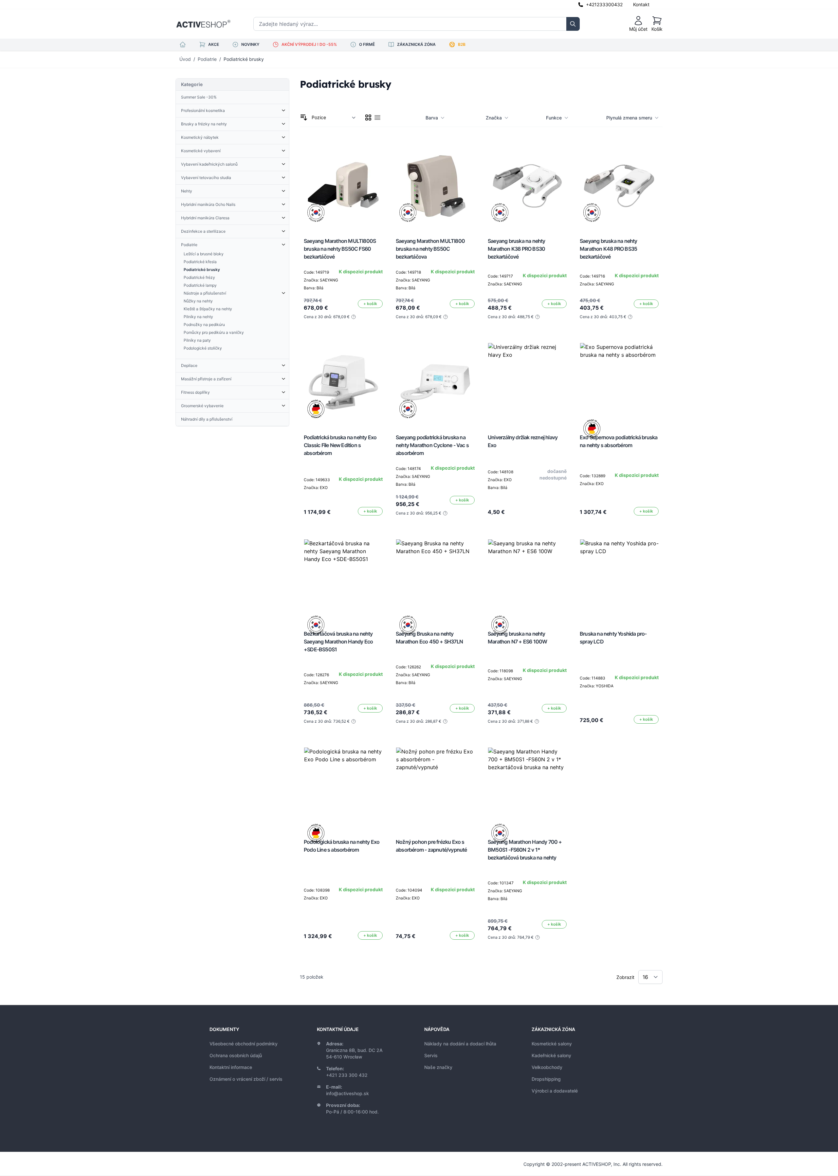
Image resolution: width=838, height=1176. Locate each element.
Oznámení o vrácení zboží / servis (246, 1079)
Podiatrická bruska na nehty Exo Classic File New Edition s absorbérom (340, 445)
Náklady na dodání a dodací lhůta (460, 1043)
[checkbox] (368, 117)
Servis (431, 1055)
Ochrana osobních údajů (236, 1055)
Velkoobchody (547, 1067)
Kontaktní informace (231, 1067)
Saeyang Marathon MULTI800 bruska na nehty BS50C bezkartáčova (430, 249)
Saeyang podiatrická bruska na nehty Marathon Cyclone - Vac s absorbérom (432, 445)
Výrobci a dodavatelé (555, 1091)
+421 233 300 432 (347, 1075)
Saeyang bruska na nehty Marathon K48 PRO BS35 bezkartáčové (608, 249)
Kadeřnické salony (551, 1055)
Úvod (185, 59)
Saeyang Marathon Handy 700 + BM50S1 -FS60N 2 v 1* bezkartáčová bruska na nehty (525, 850)
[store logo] (203, 24)
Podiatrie (207, 59)
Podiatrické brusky (244, 59)
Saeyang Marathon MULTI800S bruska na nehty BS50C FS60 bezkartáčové (340, 249)
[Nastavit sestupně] (304, 117)
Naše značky (438, 1067)
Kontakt (641, 4)
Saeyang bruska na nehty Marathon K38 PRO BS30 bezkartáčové (516, 249)
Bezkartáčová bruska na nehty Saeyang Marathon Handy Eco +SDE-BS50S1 (338, 641)
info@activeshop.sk (347, 1093)
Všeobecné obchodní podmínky (244, 1043)
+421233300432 (604, 4)
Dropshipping (546, 1079)
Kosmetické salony (552, 1043)
